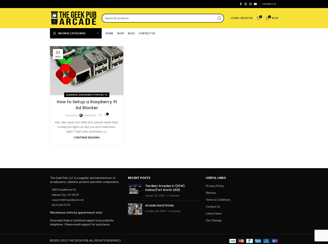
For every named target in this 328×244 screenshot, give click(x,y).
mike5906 (90, 115)
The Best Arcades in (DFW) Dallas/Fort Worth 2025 (165, 188)
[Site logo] (74, 17)
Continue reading (87, 137)
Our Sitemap (214, 220)
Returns (211, 192)
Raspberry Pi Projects (93, 94)
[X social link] (245, 4)
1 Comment (173, 195)
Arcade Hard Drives (159, 205)
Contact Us (213, 206)
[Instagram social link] (250, 4)
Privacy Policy (215, 186)
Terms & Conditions (218, 199)
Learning (72, 94)
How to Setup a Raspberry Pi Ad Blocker (87, 105)
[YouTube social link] (255, 4)
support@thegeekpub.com (68, 199)
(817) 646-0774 (61, 204)
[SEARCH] (219, 18)
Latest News (214, 213)
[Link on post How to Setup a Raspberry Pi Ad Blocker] (87, 70)
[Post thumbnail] (135, 190)
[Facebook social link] (241, 4)
